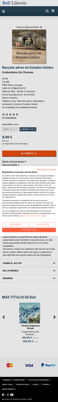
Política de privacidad (46, 169)
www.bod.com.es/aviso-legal (33, 216)
